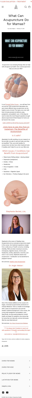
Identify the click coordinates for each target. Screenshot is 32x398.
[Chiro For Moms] (16, 7)
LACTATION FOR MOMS (10, 380)
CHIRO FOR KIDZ (8, 367)
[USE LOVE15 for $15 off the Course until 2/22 (16, 123)
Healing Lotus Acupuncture (17, 261)
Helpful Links (6, 386)
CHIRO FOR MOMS (8, 361)
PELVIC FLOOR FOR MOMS (11, 373)
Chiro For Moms (9, 397)
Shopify (20, 397)
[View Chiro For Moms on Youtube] (7, 392)
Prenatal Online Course (12, 104)
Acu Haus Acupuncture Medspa (19, 323)
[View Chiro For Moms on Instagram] (3, 392)
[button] (25, 7)
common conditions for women (18, 339)
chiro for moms (7, 339)
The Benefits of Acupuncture (19, 130)
